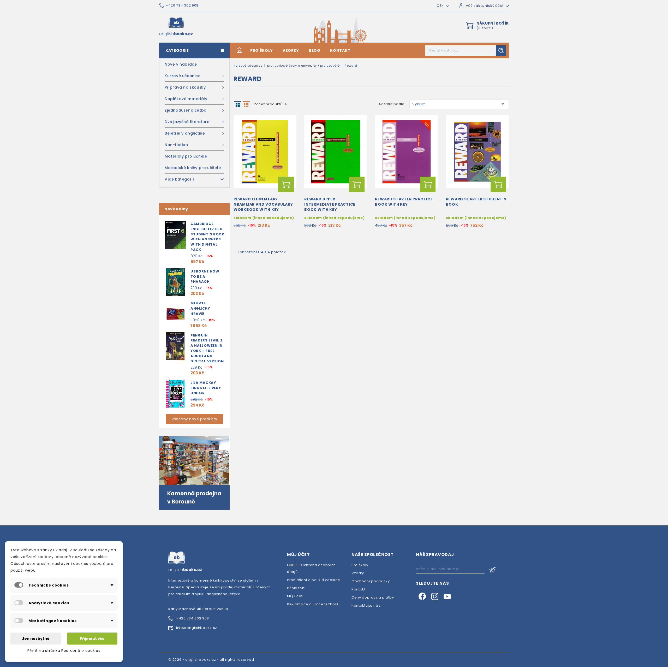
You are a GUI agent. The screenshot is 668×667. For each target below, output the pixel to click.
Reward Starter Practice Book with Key (404, 201)
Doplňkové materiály (186, 98)
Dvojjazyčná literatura (187, 121)
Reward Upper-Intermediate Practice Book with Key (329, 204)
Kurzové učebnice (183, 75)
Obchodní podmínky (370, 581)
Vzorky (291, 50)
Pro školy (261, 50)
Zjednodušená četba (186, 110)
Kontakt (340, 50)
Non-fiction (176, 144)
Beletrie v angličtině (185, 133)
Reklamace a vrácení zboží (312, 604)
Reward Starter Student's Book (476, 201)
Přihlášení (296, 587)
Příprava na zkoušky (185, 87)
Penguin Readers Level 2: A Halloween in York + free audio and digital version (207, 348)
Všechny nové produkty (194, 419)
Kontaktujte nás (365, 605)
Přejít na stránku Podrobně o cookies (63, 650)
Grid (237, 105)
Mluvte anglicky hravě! (200, 308)
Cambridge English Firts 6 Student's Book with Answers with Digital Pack (207, 236)
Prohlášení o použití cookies (313, 579)
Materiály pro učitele (186, 156)
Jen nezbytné (35, 638)
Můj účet (295, 596)
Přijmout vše (92, 638)
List (246, 105)
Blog (314, 50)
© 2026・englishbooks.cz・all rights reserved (211, 659)
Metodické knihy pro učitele (193, 167)
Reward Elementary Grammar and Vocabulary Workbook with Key (263, 204)
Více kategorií (179, 179)
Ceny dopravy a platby (372, 597)
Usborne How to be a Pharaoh (204, 276)
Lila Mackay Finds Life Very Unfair (205, 388)
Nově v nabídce (181, 64)
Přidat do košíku (286, 184)
